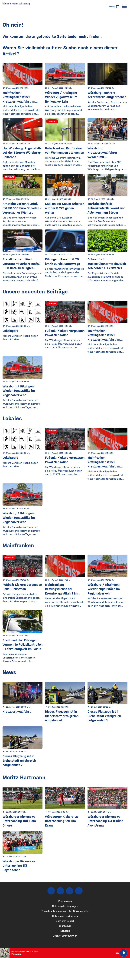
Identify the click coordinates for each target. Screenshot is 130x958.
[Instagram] (60, 890)
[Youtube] (69, 890)
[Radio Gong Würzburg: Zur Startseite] (16, 6)
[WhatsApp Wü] (78, 890)
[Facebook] (51, 890)
